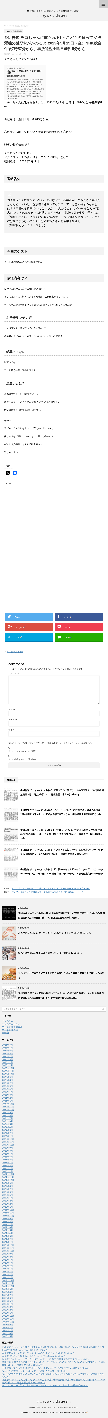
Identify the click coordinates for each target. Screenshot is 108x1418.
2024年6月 (7, 1121)
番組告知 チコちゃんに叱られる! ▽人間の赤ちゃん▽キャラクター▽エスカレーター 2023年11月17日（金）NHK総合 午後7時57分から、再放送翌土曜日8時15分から (61, 873)
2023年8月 (7, 1151)
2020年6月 (7, 1263)
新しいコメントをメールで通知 (22, 751)
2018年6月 (7, 1333)
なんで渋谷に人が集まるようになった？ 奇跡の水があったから (50, 953)
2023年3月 (7, 1165)
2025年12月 (8, 1068)
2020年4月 (7, 1268)
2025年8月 (7, 1080)
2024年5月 (7, 1124)
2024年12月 (8, 1103)
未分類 (5, 1032)
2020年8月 (7, 1257)
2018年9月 (7, 1324)
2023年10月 (8, 1145)
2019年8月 (7, 1292)
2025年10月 (8, 1074)
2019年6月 (7, 1298)
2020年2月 (7, 1274)
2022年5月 (7, 1195)
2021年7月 (7, 1224)
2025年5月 (7, 1089)
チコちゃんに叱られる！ (54, 16)
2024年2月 (7, 1133)
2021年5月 (7, 1230)
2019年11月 (8, 1283)
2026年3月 (7, 1059)
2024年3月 (7, 1130)
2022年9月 (7, 1183)
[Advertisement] (54, 526)
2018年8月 (7, 1327)
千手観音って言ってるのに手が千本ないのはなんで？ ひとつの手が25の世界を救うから (46, 1368)
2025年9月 (7, 1077)
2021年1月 (7, 1242)
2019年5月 (7, 1301)
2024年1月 (7, 1136)
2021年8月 (7, 1221)
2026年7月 (7, 1048)
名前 (11, 709)
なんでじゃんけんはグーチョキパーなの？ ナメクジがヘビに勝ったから (54, 933)
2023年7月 (7, 1154)
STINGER (82, 1412)
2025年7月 (7, 1083)
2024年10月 (8, 1109)
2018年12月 (8, 1316)
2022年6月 (7, 1192)
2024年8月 (7, 1115)
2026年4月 (7, 1056)
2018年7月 (7, 1330)
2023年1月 (7, 1171)
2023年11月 (8, 1142)
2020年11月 (8, 1248)
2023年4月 (7, 1162)
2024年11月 (8, 1106)
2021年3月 (7, 1236)
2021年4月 (7, 1233)
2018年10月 (8, 1322)
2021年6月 (7, 1227)
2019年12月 (8, 1280)
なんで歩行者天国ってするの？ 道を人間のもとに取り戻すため (34, 1371)
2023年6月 (7, 1157)
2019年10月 (8, 1286)
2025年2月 (7, 1098)
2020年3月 (7, 1271)
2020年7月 (7, 1260)
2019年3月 (7, 1307)
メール (12, 719)
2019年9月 (7, 1289)
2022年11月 (8, 1177)
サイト (11, 729)
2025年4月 (7, 1092)
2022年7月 (7, 1189)
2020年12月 (8, 1245)
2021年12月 (8, 1210)
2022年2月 (7, 1204)
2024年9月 (7, 1112)
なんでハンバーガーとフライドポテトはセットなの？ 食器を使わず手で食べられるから (46, 1359)
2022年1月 (7, 1207)
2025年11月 (8, 1071)
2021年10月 (8, 1215)
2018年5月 (7, 1336)
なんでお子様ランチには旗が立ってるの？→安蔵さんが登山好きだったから (48, 892)
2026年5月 (7, 1053)
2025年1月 (7, 1101)
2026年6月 (7, 1050)
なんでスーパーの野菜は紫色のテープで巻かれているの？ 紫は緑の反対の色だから (45, 1385)
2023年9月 (7, 1148)
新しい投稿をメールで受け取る (22, 759)
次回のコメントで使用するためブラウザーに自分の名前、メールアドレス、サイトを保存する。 (50, 743)
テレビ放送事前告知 (15, 652)
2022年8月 (7, 1186)
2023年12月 (8, 1139)
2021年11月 (8, 1213)
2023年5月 (7, 1159)
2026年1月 (7, 1065)
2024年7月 (7, 1118)
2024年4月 (7, 1127)
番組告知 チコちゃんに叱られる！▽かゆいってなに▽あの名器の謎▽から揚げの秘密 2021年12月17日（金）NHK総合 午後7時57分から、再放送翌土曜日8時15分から (61, 834)
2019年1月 (7, 1313)
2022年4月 (7, 1198)
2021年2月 (7, 1239)
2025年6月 (7, 1086)
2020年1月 (7, 1277)
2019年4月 (7, 1304)
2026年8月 (7, 1045)
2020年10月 (8, 1251)
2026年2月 (7, 1062)
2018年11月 (8, 1319)
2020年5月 (7, 1266)
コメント (13, 674)
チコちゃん (7, 1021)
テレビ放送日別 (10, 1029)
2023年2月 (7, 1168)
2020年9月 (7, 1254)
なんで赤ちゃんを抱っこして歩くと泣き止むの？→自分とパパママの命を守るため (51, 888)
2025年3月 (7, 1095)
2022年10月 (8, 1180)
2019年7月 (7, 1295)
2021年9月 (7, 1218)
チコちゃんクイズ (11, 1024)
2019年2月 (7, 1310)
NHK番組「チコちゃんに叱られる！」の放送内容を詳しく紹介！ (54, 1407)
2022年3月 (7, 1201)
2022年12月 (8, 1174)
